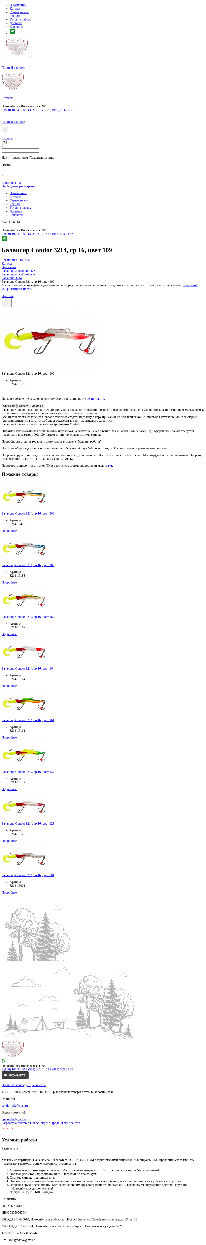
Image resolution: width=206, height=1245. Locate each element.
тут (110, 465)
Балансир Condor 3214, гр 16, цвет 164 (28, 668)
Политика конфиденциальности (24, 1085)
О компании (18, 5)
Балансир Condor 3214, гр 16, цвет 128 (28, 823)
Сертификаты (19, 12)
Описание (9, 405)
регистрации (95, 398)
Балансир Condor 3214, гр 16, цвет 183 (28, 565)
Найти (6, 164)
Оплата (23, 405)
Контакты (16, 26)
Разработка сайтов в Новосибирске (26, 1123)
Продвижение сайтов (65, 1123)
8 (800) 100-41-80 (13, 110)
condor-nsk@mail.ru (15, 1105)
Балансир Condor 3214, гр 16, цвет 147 (28, 772)
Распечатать (10, 1148)
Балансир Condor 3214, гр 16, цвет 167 (28, 616)
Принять (7, 296)
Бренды (15, 15)
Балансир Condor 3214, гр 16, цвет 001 (28, 875)
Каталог (15, 8)
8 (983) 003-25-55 (61, 110)
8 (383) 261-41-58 (37, 110)
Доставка (16, 23)
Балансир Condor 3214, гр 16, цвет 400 (28, 513)
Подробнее (9, 530)
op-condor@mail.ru (14, 1119)
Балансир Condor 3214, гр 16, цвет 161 (28, 720)
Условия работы (21, 19)
